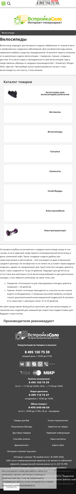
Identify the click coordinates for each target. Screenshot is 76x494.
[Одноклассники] (28, 364)
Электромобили (55, 210)
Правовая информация (58, 433)
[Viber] (46, 364)
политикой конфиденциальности (18, 485)
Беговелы (55, 112)
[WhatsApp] (40, 364)
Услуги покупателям (58, 420)
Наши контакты (58, 439)
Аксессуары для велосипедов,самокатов (55, 93)
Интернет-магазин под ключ (21, 451)
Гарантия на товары (58, 426)
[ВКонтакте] (22, 364)
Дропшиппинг (21, 445)
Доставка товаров (22, 433)
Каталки (55, 151)
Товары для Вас (22, 420)
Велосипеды (55, 131)
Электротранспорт (55, 230)
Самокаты (55, 171)
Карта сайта (58, 445)
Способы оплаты (21, 439)
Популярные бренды (21, 426)
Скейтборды (55, 191)
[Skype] (34, 364)
